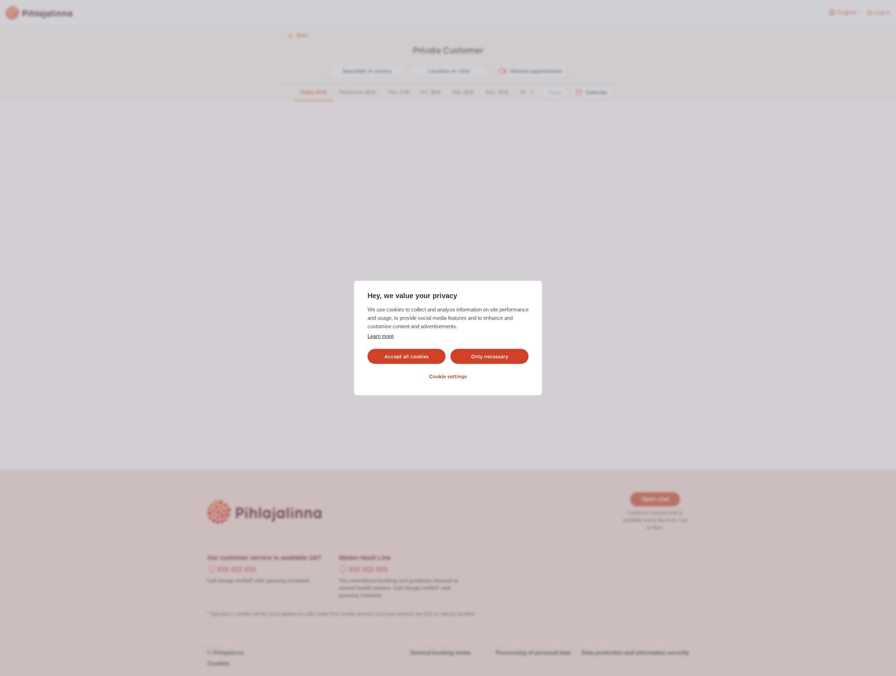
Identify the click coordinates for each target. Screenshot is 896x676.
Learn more (381, 336)
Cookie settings (448, 376)
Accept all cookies (406, 356)
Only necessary (489, 356)
